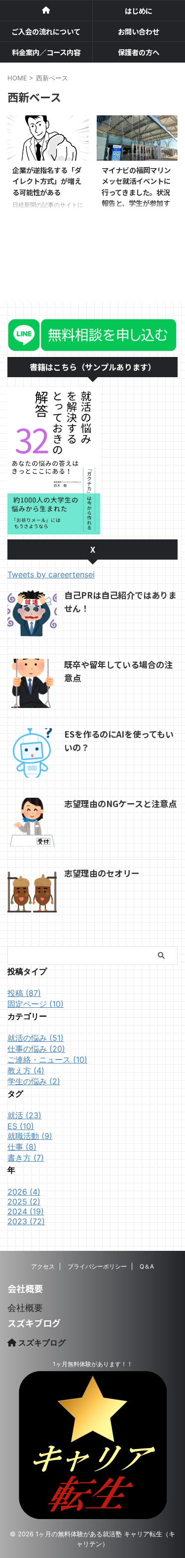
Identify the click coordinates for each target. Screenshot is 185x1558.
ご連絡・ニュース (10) (47, 1059)
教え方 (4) (25, 1070)
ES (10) (20, 1126)
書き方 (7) (25, 1158)
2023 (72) (26, 1221)
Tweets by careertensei (51, 574)
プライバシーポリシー (97, 1266)
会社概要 (25, 1308)
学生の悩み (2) (33, 1081)
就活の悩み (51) (35, 1038)
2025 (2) (23, 1201)
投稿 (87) (24, 993)
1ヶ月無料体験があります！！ (93, 1364)
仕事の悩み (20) (36, 1049)
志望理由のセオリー (102, 873)
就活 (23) (24, 1115)
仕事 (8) (22, 1147)
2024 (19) (25, 1211)
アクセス (43, 1266)
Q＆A (147, 1266)
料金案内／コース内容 (46, 52)
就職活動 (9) (29, 1136)
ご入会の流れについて (45, 31)
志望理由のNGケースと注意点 (120, 803)
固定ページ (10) (35, 1004)
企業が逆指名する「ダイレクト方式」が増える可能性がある (46, 181)
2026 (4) (23, 1192)
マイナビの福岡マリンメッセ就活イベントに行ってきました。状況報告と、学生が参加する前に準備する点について (136, 198)
